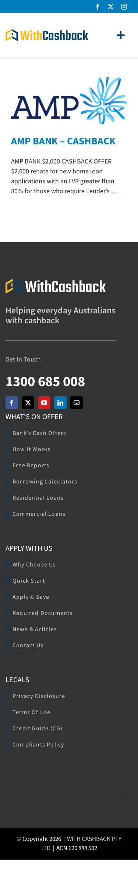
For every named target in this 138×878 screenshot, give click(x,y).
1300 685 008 (45, 381)
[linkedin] (60, 402)
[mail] (76, 402)
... (113, 191)
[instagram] (124, 7)
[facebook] (97, 7)
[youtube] (44, 402)
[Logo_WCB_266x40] (47, 32)
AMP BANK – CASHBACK (63, 141)
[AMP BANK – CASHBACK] (69, 100)
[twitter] (111, 7)
